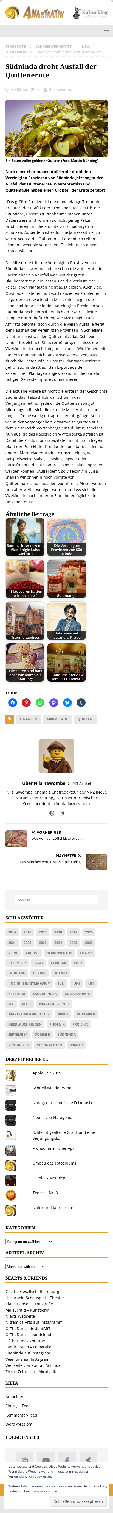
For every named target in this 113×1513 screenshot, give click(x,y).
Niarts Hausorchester (29, 1014)
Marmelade (57, 719)
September (17, 1034)
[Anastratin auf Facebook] (67, 1460)
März (27, 1004)
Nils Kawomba (61, 89)
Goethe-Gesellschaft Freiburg (32, 1291)
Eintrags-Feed (18, 1405)
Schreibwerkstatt (54, 46)
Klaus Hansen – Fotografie (29, 1303)
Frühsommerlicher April (55, 1148)
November (85, 1014)
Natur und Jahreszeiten (54, 1207)
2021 (12, 942)
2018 (58, 932)
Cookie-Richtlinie (44, 1491)
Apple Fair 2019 (47, 1073)
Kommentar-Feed (21, 1415)
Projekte (80, 1024)
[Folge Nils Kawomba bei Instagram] (59, 813)
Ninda (63, 1014)
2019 (73, 932)
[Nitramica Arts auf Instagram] (24, 1460)
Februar (58, 963)
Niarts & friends (54, 1004)
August (32, 953)
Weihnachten (49, 1045)
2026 (89, 942)
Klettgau (16, 993)
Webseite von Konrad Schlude (33, 1365)
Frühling (17, 973)
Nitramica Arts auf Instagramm (34, 1322)
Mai (11, 1004)
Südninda (67, 1034)
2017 (43, 932)
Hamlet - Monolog (49, 1178)
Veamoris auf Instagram (27, 1359)
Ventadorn (18, 1045)
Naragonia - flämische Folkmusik (62, 1102)
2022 (27, 942)
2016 (27, 932)
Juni (76, 983)
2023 (43, 942)
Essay (38, 963)
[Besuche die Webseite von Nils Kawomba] (51, 813)
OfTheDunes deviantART (27, 1328)
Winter (76, 1045)
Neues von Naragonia (52, 1117)
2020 (89, 932)
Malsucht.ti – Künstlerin (27, 1310)
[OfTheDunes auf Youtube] (46, 1460)
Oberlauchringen (25, 1024)
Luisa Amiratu (78, 993)
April (13, 953)
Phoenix (57, 1024)
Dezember (17, 963)
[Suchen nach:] (57, 899)
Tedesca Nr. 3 (45, 1192)
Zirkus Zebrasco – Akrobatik (30, 1371)
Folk (78, 963)
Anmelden (14, 1396)
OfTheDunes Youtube (25, 1340)
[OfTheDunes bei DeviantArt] (88, 1460)
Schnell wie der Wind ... (54, 1087)
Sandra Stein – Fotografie (28, 1346)
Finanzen (28, 719)
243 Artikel (81, 783)
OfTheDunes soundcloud (28, 1334)
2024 (58, 942)
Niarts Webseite (20, 1316)
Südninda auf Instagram (27, 1353)
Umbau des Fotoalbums (54, 1163)
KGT (90, 983)
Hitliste (60, 973)
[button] (105, 30)
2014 (12, 932)
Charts (86, 953)
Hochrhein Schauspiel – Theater (34, 1297)
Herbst (39, 973)
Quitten (85, 719)
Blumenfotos (59, 953)
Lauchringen (45, 993)
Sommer (42, 1034)
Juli (61, 983)
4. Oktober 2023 (25, 89)
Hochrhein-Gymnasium (29, 983)
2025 (73, 942)
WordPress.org (18, 1424)
